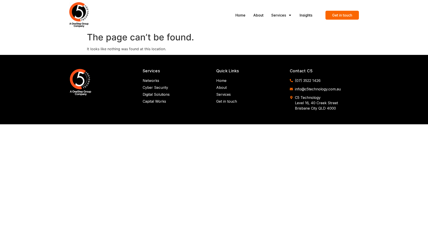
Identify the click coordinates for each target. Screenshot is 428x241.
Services (278, 15)
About (258, 15)
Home (240, 15)
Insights (306, 15)
